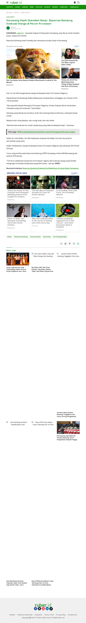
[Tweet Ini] (65, 243)
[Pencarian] (78, 2)
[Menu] (7, 2)
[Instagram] (43, 609)
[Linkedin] (47, 609)
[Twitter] (39, 609)
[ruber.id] (20, 2)
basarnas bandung (21, 237)
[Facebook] (35, 609)
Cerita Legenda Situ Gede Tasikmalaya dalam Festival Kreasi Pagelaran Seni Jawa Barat (16, 269)
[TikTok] (51, 608)
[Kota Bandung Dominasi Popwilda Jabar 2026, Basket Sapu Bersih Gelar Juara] (17, 500)
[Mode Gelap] (75, 2)
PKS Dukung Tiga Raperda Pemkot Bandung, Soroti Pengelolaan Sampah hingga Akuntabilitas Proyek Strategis (67, 438)
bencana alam (35, 237)
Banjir (9, 237)
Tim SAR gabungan (60, 237)
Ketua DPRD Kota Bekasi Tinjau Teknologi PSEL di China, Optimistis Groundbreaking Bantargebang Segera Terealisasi (43, 583)
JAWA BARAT (10, 17)
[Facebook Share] (61, 243)
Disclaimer (38, 615)
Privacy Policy (61, 615)
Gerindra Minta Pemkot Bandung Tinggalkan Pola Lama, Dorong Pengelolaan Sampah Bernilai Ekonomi (66, 414)
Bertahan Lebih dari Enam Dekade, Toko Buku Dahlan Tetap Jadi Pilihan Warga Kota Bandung (42, 269)
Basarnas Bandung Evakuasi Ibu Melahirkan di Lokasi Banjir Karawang (50, 168)
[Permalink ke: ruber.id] (8, 28)
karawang (46, 237)
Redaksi (12, 615)
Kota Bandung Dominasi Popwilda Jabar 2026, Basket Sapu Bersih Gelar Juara (16, 583)
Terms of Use (49, 615)
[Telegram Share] (73, 243)
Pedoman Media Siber (25, 615)
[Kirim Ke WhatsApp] (78, 243)
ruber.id (13, 27)
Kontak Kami (72, 615)
